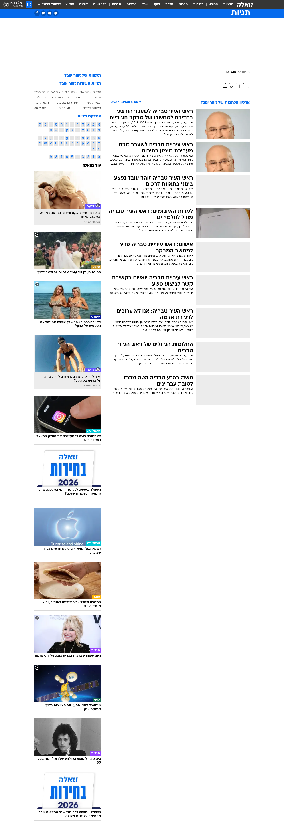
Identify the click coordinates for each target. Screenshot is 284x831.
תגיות (246, 72)
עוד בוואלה (92, 166)
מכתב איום (65, 97)
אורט (74, 92)
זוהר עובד (229, 72)
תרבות (183, 4)
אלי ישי (55, 92)
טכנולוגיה (99, 4)
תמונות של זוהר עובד (82, 75)
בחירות (198, 4)
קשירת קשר (93, 102)
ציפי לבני (40, 97)
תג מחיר (64, 108)
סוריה (52, 97)
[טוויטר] (43, 13)
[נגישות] (6, 4)
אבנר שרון (85, 92)
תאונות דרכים (92, 108)
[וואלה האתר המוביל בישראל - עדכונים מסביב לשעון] (245, 4)
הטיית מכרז (42, 92)
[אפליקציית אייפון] (49, 13)
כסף (157, 4)
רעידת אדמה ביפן (67, 102)
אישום (65, 92)
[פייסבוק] (37, 13)
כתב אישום (82, 97)
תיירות (116, 4)
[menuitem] (225, 4)
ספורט (213, 4)
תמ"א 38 (40, 108)
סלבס (169, 4)
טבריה (97, 92)
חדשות (228, 4)
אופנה (83, 4)
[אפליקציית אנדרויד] (56, 13)
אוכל (145, 4)
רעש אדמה (41, 102)
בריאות (131, 4)
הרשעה (96, 97)
